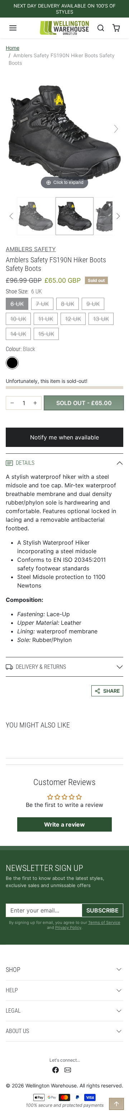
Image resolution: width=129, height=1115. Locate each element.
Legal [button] (13, 1010)
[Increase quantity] (35, 403)
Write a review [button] (64, 824)
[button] (20, 28)
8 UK (67, 303)
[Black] (12, 362)
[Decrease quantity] (12, 403)
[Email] (68, 1069)
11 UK (45, 318)
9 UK (93, 303)
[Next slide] (116, 129)
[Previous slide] (13, 129)
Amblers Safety (31, 249)
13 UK (101, 318)
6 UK (17, 303)
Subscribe (102, 910)
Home (12, 48)
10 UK (18, 318)
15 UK (46, 333)
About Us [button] (17, 1031)
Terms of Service (104, 922)
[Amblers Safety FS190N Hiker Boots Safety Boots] (36, 216)
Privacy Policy (68, 927)
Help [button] (12, 990)
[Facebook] (55, 1069)
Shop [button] (13, 969)
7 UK (42, 303)
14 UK (18, 333)
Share (111, 691)
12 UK (73, 318)
